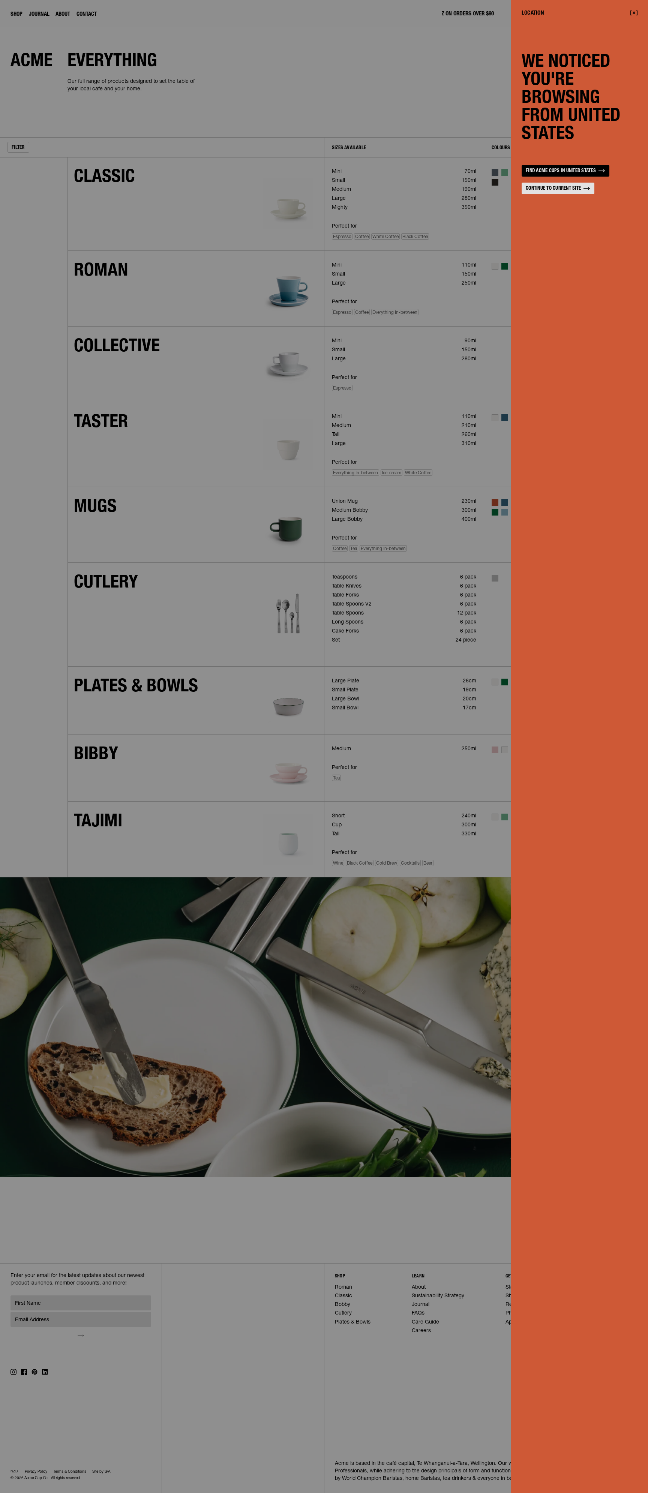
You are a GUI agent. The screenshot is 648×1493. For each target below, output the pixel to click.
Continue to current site (553, 188)
